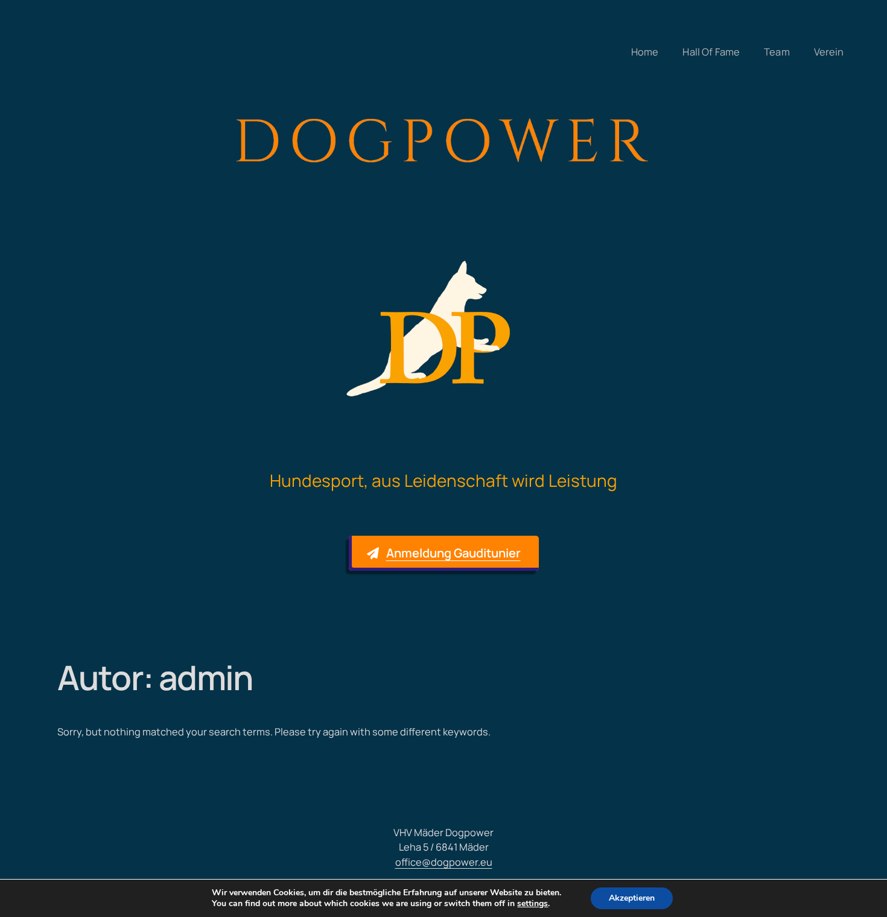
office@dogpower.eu (443, 862)
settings (532, 903)
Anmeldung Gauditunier (453, 553)
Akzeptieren (632, 898)
